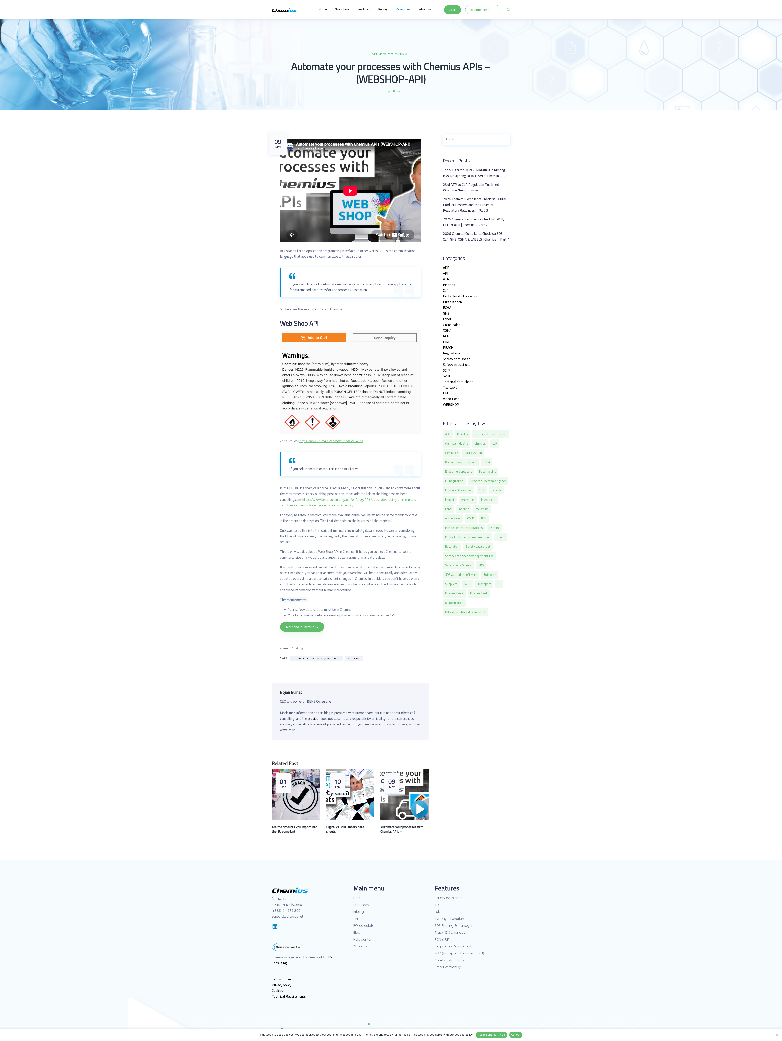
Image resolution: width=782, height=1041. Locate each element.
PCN (446, 336)
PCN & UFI (442, 940)
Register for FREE (483, 9)
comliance (451, 452)
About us (425, 9)
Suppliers (451, 584)
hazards (496, 490)
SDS (481, 565)
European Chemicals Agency (488, 481)
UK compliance (454, 593)
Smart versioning (448, 967)
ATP (446, 279)
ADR (446, 267)
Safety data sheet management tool (316, 658)
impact (449, 499)
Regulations (451, 353)
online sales (453, 518)
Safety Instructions (449, 960)
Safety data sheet (456, 359)
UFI (445, 393)
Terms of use (281, 979)
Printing (494, 527)
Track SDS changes (450, 933)
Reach (501, 537)
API (374, 53)
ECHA (447, 307)
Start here (342, 9)
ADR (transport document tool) (459, 953)
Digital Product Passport (461, 296)
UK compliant (478, 593)
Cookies (277, 990)
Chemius (480, 443)
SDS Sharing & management (457, 926)
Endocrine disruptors (458, 471)
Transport (450, 387)
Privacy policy (281, 985)
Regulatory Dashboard (453, 946)
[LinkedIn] (275, 926)
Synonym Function (449, 919)
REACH (448, 347)
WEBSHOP (402, 53)
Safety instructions (456, 364)
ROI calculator (364, 926)
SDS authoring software (461, 574)
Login (452, 9)
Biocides (449, 284)
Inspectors (488, 499)
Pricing (383, 9)
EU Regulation (454, 481)
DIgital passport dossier (461, 462)
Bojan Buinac (393, 91)
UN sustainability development (465, 612)
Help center (362, 940)
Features (363, 9)
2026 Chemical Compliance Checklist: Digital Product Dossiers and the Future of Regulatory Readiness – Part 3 (474, 204)
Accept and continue (491, 1034)
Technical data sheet (458, 381)
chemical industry (456, 443)
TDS (438, 905)
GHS (446, 313)
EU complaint (487, 471)
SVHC (447, 376)
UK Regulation (454, 602)
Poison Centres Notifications (464, 527)
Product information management (467, 537)
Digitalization (452, 302)
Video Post (386, 53)
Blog (356, 933)
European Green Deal (458, 490)
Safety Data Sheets (458, 565)
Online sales (451, 324)
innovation (468, 499)
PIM (446, 341)
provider (314, 718)
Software (354, 658)
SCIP (446, 370)
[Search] (502, 139)
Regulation (452, 546)
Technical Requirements (289, 996)
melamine (482, 509)
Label (447, 319)
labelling (464, 509)
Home (322, 9)
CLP (446, 290)
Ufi (499, 584)
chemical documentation (490, 434)
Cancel (515, 1034)
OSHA (447, 330)
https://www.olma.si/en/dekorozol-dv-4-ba (331, 441)
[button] (302, 627)
